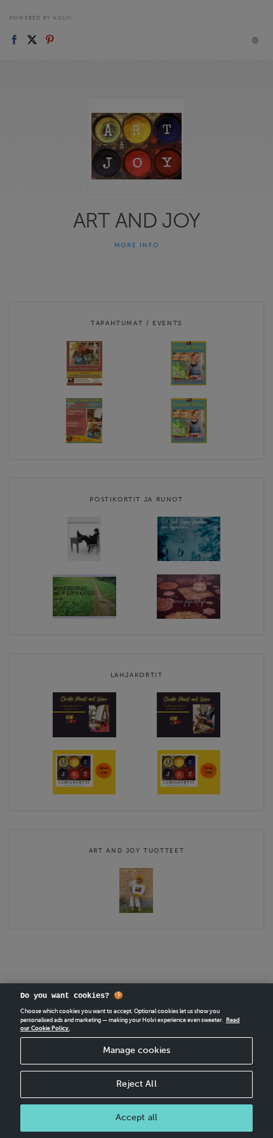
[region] (136, 1060)
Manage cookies (136, 1050)
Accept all (136, 1117)
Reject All (136, 1084)
